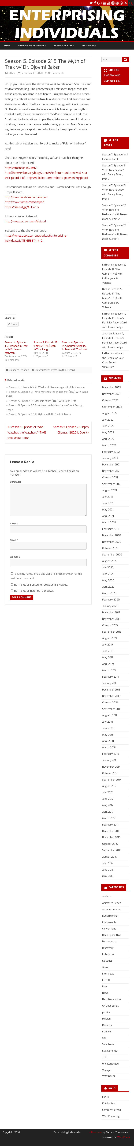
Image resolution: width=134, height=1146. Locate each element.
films (105, 967)
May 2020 (108, 580)
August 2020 (109, 561)
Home (7, 45)
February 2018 (110, 754)
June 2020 (108, 574)
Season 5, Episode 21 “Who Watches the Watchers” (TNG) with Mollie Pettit (27, 432)
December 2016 (111, 831)
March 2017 (109, 818)
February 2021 (110, 529)
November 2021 (111, 471)
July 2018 (107, 721)
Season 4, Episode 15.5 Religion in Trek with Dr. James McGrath (16, 348)
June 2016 (108, 869)
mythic (62, 370)
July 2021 (107, 497)
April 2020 (108, 586)
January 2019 (109, 683)
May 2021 (107, 509)
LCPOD (106, 980)
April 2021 (108, 516)
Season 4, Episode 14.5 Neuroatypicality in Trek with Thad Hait (74, 346)
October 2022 (110, 400)
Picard (71, 370)
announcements (111, 909)
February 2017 (110, 824)
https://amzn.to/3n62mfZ (21, 168)
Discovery (108, 948)
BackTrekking (109, 915)
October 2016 (110, 844)
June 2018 (108, 728)
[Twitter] (91, 3)
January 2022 (110, 458)
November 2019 (111, 619)
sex (104, 1038)
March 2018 (109, 747)
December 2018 (111, 689)
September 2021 (111, 484)
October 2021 (110, 477)
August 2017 (109, 786)
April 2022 (108, 439)
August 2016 (109, 856)
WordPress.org (111, 1116)
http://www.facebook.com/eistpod (26, 197)
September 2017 (111, 779)
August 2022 (109, 413)
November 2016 (111, 837)
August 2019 (109, 638)
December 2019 (111, 612)
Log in (105, 1097)
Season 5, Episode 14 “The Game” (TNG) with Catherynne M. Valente (114, 273)
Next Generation (111, 999)
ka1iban (11, 73)
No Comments (56, 73)
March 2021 (109, 522)
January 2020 (110, 606)
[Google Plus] (99, 3)
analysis (107, 896)
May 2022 (108, 432)
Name (14, 523)
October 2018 (110, 702)
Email (14, 540)
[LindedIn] (104, 3)
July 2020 (108, 567)
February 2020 (111, 599)
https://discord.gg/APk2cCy (22, 207)
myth (54, 370)
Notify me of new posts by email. (34, 591)
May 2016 (107, 876)
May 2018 (107, 734)
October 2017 (110, 773)
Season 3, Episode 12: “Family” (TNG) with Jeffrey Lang (46, 346)
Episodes (14, 370)
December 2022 (111, 387)
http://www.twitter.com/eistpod (24, 202)
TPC (104, 1057)
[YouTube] (108, 3)
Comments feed (111, 1110)
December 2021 (111, 464)
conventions (109, 928)
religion (25, 370)
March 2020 (109, 593)
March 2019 (109, 670)
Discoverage (109, 941)
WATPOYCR (109, 1076)
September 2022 (112, 407)
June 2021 (108, 503)
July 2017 (107, 792)
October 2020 (110, 548)
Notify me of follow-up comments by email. (41, 585)
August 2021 (109, 490)
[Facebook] (95, 3)
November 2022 (111, 394)
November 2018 (111, 696)
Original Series (110, 1005)
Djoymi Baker (42, 370)
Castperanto (109, 922)
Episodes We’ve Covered (31, 45)
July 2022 (108, 419)
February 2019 (110, 676)
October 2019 (110, 625)
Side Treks (108, 1044)
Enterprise (108, 954)
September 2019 (111, 631)
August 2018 (109, 715)
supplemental (110, 1050)
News (105, 993)
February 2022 (111, 452)
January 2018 (109, 760)
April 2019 (108, 664)
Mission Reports (64, 45)
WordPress (123, 1137)
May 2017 (107, 805)
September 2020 (112, 554)
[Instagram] (112, 3)
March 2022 (109, 445)
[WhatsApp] (121, 3)
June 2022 (108, 426)
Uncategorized (110, 1063)
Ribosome (96, 1132)
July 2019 (107, 644)
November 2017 (111, 766)
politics (106, 1012)
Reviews (107, 1025)
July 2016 (107, 863)
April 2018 (108, 741)
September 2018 (111, 709)
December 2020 (111, 535)
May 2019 (107, 657)
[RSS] (125, 3)
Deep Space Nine (111, 935)
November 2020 (111, 542)
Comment (15, 482)
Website (15, 556)
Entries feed (109, 1103)
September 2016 (111, 850)
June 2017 (107, 799)
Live (104, 986)
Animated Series (111, 903)
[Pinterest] (117, 3)
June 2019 (108, 651)
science (106, 1031)
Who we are (89, 45)
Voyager (107, 1070)
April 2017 (108, 811)
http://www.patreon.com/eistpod (25, 221)
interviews (108, 973)
